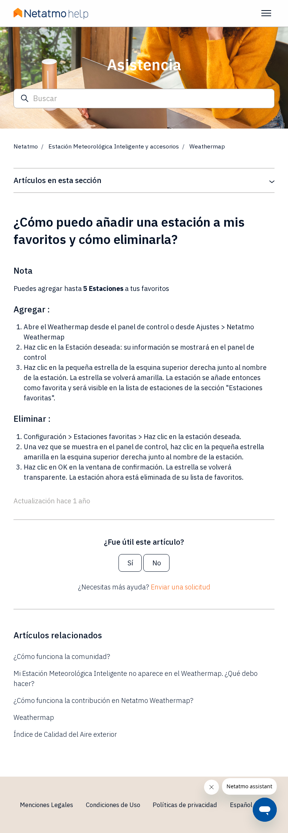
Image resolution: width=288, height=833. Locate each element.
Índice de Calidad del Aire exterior (65, 734)
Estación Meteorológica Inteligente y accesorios (113, 146)
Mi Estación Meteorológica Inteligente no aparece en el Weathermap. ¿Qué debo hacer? (136, 678)
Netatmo (26, 146)
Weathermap (207, 146)
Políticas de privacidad (185, 805)
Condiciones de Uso (113, 805)
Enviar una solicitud (180, 587)
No (156, 563)
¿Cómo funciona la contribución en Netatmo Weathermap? (104, 700)
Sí (130, 563)
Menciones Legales (46, 805)
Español (242, 805)
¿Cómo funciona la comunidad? (62, 656)
